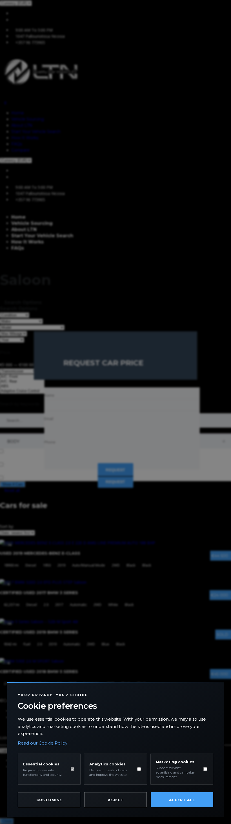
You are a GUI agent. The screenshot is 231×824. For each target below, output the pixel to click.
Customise (49, 800)
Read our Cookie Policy (42, 743)
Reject (116, 800)
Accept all (182, 800)
